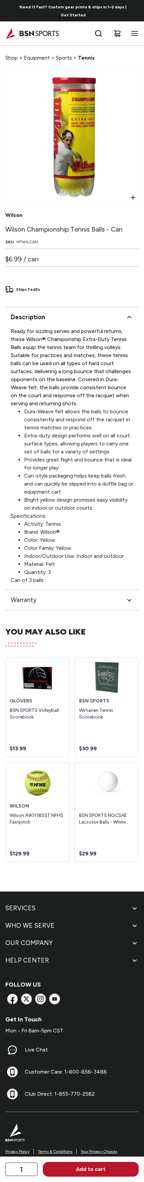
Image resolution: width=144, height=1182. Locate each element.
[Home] (33, 33)
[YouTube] (55, 999)
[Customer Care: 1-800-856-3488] (12, 1072)
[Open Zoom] (133, 197)
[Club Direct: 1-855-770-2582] (12, 1094)
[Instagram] (40, 999)
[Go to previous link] (9, 11)
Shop (11, 58)
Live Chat (36, 1049)
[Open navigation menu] (133, 33)
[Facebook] (12, 999)
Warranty (24, 600)
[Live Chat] (12, 1050)
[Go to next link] (137, 11)
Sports (64, 58)
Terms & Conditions (55, 1151)
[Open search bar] (98, 33)
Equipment (37, 58)
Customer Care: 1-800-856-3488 (66, 1072)
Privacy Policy (17, 1151)
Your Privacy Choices (99, 1151)
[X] (26, 999)
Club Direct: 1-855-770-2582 (60, 1094)
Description (28, 317)
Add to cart (90, 1169)
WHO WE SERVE (30, 925)
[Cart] (117, 33)
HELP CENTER (27, 960)
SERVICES (20, 908)
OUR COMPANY (29, 943)
